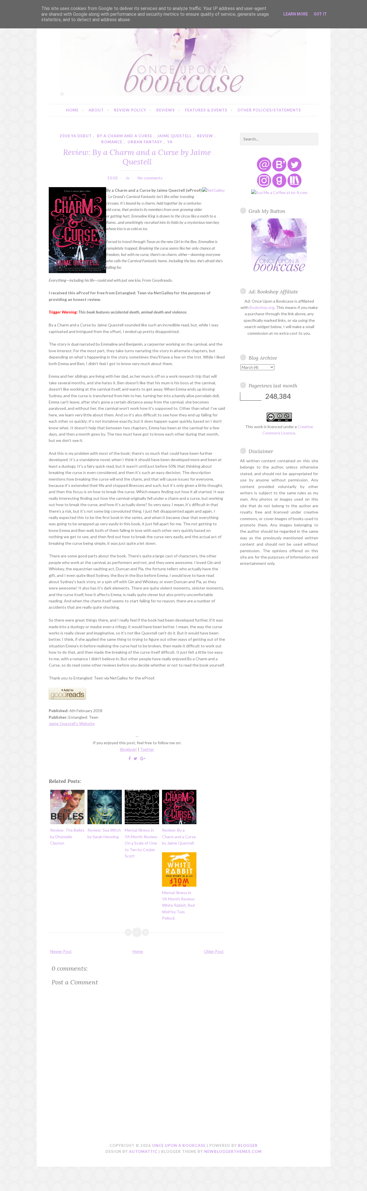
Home (72, 110)
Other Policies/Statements (269, 110)
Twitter (147, 749)
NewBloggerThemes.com (233, 1151)
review (205, 136)
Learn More (295, 14)
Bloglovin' (128, 749)
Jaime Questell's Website (72, 723)
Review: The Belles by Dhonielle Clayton (67, 836)
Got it (320, 14)
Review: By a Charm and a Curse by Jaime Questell (137, 156)
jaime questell (174, 136)
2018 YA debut (76, 136)
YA (170, 142)
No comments (150, 177)
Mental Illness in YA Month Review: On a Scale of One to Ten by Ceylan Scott (141, 843)
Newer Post (61, 951)
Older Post (214, 951)
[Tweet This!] (135, 758)
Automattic (143, 1151)
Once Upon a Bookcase (179, 1145)
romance (111, 142)
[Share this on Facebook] (129, 758)
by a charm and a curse (124, 136)
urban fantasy (145, 142)
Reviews (165, 110)
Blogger (248, 1145)
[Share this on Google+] (143, 758)
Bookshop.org (261, 307)
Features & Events (206, 110)
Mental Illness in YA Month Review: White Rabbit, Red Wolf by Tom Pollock (178, 905)
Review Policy (130, 110)
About (96, 110)
